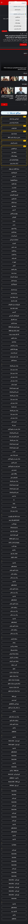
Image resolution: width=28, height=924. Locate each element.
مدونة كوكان (14, 202)
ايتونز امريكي (14, 384)
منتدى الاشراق (14, 319)
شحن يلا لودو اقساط (14, 392)
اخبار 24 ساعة (14, 353)
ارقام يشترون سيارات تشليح (14, 683)
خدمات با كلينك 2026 (14, 538)
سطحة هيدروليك (14, 650)
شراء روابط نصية (14, 297)
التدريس (14, 312)
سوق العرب (14, 523)
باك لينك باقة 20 (14, 527)
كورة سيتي (14, 700)
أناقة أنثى (14, 217)
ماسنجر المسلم (14, 143)
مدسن (14, 224)
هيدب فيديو (14, 247)
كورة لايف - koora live (14, 879)
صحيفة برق (14, 152)
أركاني (14, 265)
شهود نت (14, 262)
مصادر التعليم (14, 338)
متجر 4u (14, 425)
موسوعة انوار (14, 280)
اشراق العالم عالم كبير (14, 315)
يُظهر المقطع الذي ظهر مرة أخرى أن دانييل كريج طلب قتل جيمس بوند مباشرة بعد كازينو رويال (21, 97)
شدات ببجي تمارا (14, 369)
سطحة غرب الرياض (14, 657)
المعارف (14, 243)
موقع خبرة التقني (14, 213)
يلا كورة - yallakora (14, 778)
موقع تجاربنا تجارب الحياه (14, 542)
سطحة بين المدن (14, 646)
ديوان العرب (14, 546)
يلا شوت (14, 562)
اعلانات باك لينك (14, 553)
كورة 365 (14, 696)
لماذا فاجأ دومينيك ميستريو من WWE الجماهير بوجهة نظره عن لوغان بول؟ (16, 36)
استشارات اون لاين (14, 239)
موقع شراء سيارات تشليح (14, 679)
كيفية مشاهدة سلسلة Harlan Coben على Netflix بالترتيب (7, 96)
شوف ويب (14, 187)
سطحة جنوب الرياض (14, 661)
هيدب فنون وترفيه (14, 356)
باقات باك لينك (14, 301)
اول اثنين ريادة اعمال (14, 119)
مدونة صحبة (14, 273)
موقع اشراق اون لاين (14, 159)
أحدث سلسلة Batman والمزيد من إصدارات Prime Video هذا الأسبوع (15, 68)
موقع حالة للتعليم (14, 349)
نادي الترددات (14, 236)
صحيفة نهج (14, 206)
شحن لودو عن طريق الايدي (14, 466)
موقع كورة (14, 844)
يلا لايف (14, 711)
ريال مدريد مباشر (14, 577)
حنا (14, 499)
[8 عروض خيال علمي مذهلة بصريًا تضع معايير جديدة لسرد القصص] (5, 78)
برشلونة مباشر (14, 574)
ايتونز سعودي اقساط (14, 388)
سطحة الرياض (14, 639)
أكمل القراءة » (23, 44)
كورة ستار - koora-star (14, 740)
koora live (14, 755)
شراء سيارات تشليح (14, 676)
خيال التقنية (14, 183)
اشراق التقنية (14, 172)
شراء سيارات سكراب (14, 672)
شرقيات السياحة (14, 276)
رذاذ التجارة (14, 254)
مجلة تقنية (14, 341)
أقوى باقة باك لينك (14, 535)
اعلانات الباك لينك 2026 (14, 330)
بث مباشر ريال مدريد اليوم (14, 707)
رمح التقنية (14, 250)
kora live (14, 794)
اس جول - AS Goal (14, 785)
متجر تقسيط (14, 406)
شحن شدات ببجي (14, 455)
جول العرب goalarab (14, 703)
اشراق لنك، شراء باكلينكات (14, 304)
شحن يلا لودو (14, 462)
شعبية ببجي (14, 470)
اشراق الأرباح (14, 284)
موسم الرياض (14, 323)
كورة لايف (14, 798)
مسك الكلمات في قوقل (14, 169)
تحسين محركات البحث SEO (14, 137)
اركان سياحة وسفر (14, 163)
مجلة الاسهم (14, 191)
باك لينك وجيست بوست (14, 334)
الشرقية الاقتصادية (14, 195)
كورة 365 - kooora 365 (14, 781)
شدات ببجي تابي (14, 377)
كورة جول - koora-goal (14, 744)
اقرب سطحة (14, 665)
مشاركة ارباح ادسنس (14, 122)
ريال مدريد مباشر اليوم (14, 716)
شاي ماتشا (14, 507)
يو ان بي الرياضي (14, 345)
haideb (25, 33)
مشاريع (14, 550)
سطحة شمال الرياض (14, 653)
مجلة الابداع (14, 232)
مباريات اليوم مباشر (14, 570)
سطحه (14, 642)
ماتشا (14, 503)
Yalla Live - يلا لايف (14, 770)
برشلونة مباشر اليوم (14, 720)
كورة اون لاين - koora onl (14, 774)
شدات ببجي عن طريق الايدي (14, 429)
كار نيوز (14, 209)
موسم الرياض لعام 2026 (14, 327)
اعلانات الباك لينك (14, 308)
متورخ (14, 221)
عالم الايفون (14, 198)
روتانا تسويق (14, 228)
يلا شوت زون (14, 911)
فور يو (14, 451)
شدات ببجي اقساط (14, 365)
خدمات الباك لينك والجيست (14, 516)
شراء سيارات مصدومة (14, 687)
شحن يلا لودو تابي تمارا (14, 436)
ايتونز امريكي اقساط (14, 444)
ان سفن (14, 176)
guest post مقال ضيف (14, 520)
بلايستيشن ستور (14, 477)
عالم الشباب (14, 128)
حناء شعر (14, 496)
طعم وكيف (14, 258)
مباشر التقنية (14, 269)
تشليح (14, 668)
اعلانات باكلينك (14, 557)
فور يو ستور (14, 421)
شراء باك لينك (14, 289)
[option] (14, 63)
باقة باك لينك (14, 133)
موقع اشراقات (14, 156)
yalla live (14, 731)
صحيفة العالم (14, 360)
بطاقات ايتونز (14, 473)
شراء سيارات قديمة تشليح (14, 691)
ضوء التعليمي (14, 148)
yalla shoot (14, 566)
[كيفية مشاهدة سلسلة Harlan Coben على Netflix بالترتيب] (14, 78)
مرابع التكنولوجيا (14, 180)
